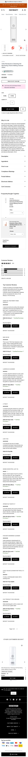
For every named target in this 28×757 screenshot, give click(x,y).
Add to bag (12, 678)
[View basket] (25, 10)
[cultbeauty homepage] (13, 10)
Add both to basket (11, 246)
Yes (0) (7, 325)
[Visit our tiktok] (16, 699)
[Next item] (25, 662)
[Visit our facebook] (7, 699)
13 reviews (10, 74)
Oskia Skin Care (22, 14)
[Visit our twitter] (10, 699)
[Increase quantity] (12, 103)
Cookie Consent (13, 716)
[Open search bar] (4, 10)
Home (3, 14)
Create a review (6, 278)
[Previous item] (2, 662)
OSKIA (3, 61)
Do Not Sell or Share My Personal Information (13, 719)
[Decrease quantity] (4, 103)
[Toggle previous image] (1, 29)
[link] (23, 10)
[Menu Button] (1, 10)
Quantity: (4, 99)
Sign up (13, 693)
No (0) (16, 325)
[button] (13, 71)
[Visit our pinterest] (19, 699)
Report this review (8, 330)
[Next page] (17, 629)
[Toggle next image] (26, 29)
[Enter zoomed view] (24, 40)
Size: (3, 92)
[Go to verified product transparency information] (8, 71)
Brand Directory (9, 14)
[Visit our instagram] (13, 699)
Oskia (16, 14)
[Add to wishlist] (23, 109)
